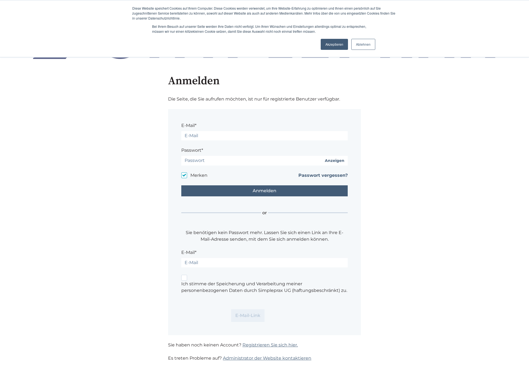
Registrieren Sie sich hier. (270, 345)
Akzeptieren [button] (334, 44)
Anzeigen (334, 160)
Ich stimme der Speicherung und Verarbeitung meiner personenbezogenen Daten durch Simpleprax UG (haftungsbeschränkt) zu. (264, 287)
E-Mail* (188, 125)
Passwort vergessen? (323, 175)
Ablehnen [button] (363, 44)
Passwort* (192, 150)
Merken (198, 175)
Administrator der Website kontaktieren (267, 358)
